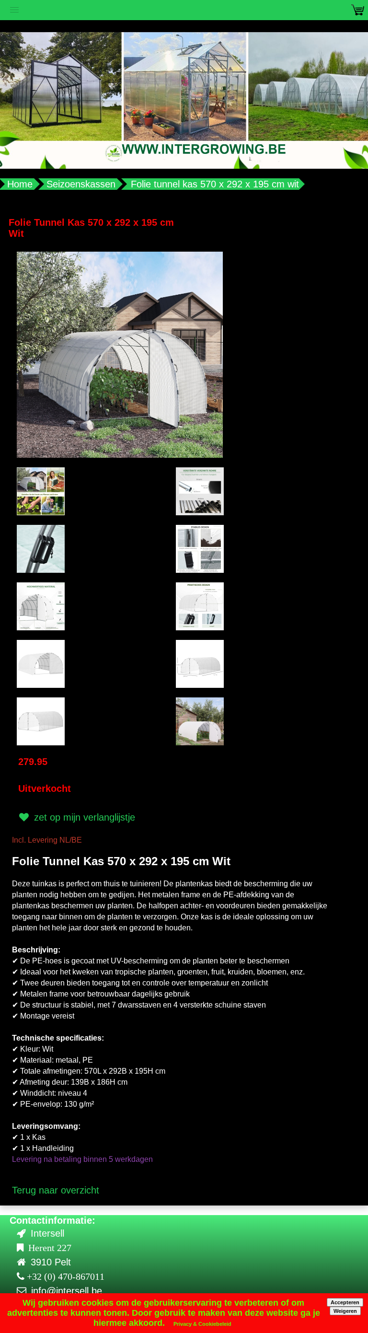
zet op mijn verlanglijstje (83, 817)
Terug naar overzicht (55, 1190)
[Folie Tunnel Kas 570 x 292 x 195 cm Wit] (120, 353)
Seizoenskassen (80, 184)
